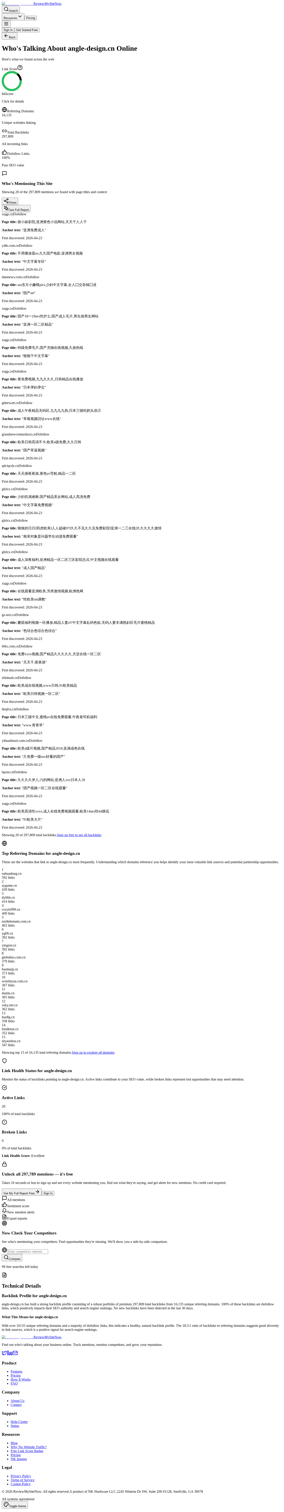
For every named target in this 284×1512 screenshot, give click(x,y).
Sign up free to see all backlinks (79, 835)
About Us (17, 1401)
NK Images (19, 1459)
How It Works (21, 1379)
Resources (10, 18)
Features (16, 1371)
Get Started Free (27, 30)
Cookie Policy (21, 1484)
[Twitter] (4, 1354)
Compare (14, 1259)
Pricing (30, 18)
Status (15, 1426)
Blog (14, 1443)
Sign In (8, 30)
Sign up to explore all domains (93, 1052)
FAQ (14, 1383)
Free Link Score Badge (27, 1451)
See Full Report (19, 210)
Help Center (19, 1422)
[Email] (15, 1354)
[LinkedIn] (9, 1354)
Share (12, 202)
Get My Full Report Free (19, 1193)
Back (12, 37)
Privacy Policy (21, 1476)
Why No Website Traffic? (29, 1447)
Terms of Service (22, 1480)
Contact (16, 1405)
